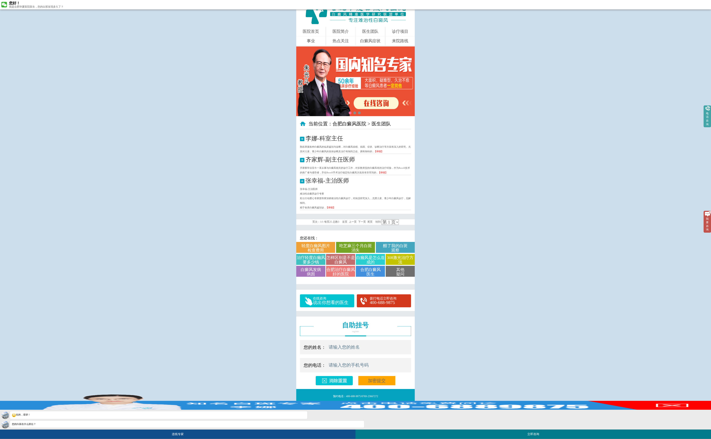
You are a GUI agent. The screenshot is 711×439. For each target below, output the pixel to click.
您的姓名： (315, 347)
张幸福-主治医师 (327, 180)
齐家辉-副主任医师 (330, 159)
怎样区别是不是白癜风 (340, 259)
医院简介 (341, 31)
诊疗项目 (400, 31)
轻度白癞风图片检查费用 (315, 247)
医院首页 (311, 31)
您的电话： (315, 365)
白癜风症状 (370, 41)
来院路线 (400, 41)
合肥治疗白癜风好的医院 (340, 271)
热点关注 (341, 41)
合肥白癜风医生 (370, 271)
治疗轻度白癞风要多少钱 (311, 259)
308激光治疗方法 (400, 259)
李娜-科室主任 (324, 138)
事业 (311, 41)
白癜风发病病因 (311, 271)
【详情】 (378, 151)
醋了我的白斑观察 (395, 247)
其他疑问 (400, 271)
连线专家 (178, 434)
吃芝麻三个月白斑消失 (355, 247)
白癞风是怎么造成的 (370, 259)
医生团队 (370, 31)
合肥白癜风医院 (349, 124)
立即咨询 (534, 433)
